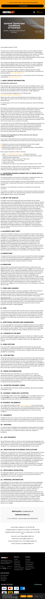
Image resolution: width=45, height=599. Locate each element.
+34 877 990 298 (22, 6)
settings (16, 597)
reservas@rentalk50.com (17, 73)
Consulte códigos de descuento (30, 2)
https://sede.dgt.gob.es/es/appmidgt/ (11, 95)
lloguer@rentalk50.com (15, 77)
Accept (23, 596)
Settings (36, 596)
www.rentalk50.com (25, 405)
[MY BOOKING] (37, 11)
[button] (34, 12)
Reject (30, 596)
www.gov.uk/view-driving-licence (14, 154)
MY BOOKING (40, 12)
